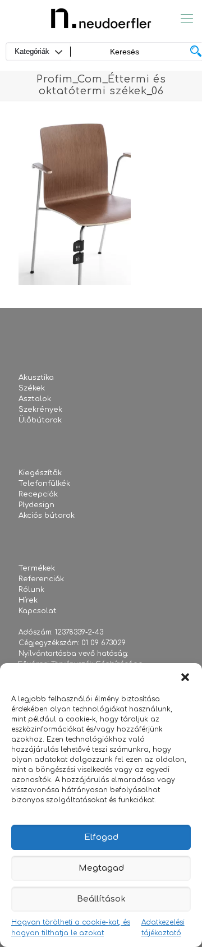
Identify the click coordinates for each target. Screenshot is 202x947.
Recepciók (38, 494)
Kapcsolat (38, 611)
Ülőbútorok (40, 420)
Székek (32, 388)
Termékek (37, 568)
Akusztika (36, 377)
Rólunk (31, 590)
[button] (185, 677)
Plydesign (36, 505)
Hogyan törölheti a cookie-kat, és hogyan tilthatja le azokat (70, 927)
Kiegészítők (40, 473)
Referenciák (41, 579)
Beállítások (101, 899)
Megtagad (101, 868)
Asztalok (35, 399)
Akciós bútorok (47, 516)
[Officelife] (101, 18)
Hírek (28, 600)
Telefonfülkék (44, 484)
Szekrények (40, 409)
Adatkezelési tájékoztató (163, 927)
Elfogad (101, 837)
